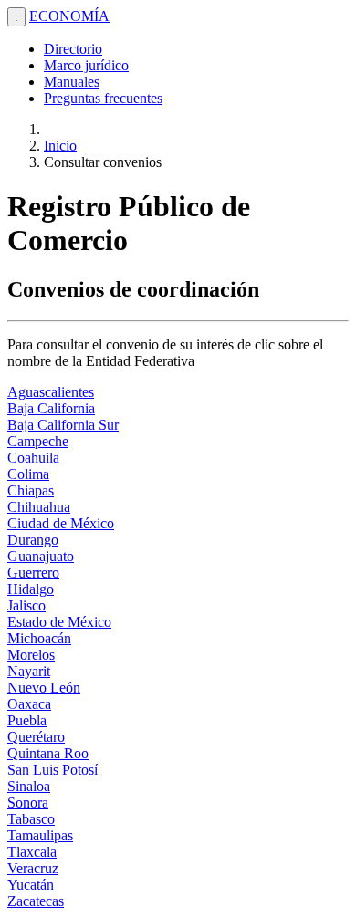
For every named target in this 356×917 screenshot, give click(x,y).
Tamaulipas (40, 835)
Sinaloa (28, 786)
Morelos (31, 654)
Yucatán (30, 884)
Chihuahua (38, 507)
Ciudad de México (60, 523)
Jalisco (26, 605)
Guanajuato (40, 556)
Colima (28, 474)
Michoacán (39, 638)
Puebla (27, 720)
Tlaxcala (32, 852)
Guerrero (33, 572)
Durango (32, 539)
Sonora (27, 802)
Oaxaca (29, 704)
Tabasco (31, 819)
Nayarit (28, 671)
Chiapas (30, 490)
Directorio (73, 49)
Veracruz (32, 868)
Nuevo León (43, 687)
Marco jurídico (86, 65)
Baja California (51, 408)
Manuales (71, 81)
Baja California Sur (63, 424)
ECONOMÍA (69, 16)
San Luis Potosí (52, 769)
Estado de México (59, 622)
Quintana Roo (48, 753)
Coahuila (33, 457)
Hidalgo (30, 589)
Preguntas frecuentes (103, 98)
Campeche (37, 441)
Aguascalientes (50, 392)
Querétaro (36, 737)
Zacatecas (35, 901)
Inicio (60, 145)
